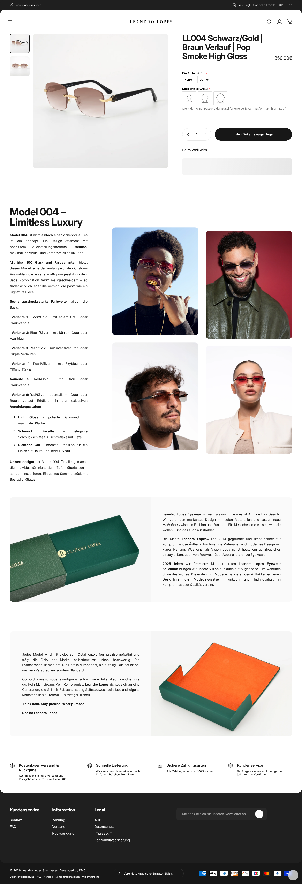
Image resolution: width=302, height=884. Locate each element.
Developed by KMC (72, 870)
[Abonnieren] (259, 814)
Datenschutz (105, 826)
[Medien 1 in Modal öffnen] (100, 101)
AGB (98, 820)
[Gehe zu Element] (20, 43)
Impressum (103, 833)
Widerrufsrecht (90, 876)
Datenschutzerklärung (22, 876)
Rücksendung (63, 833)
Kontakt (16, 820)
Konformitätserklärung (112, 840)
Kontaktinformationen (67, 876)
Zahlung (58, 820)
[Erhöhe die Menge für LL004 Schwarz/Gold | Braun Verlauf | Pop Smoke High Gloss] (206, 134)
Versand (58, 826)
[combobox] (262, 5)
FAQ (13, 826)
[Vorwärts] (157, 109)
